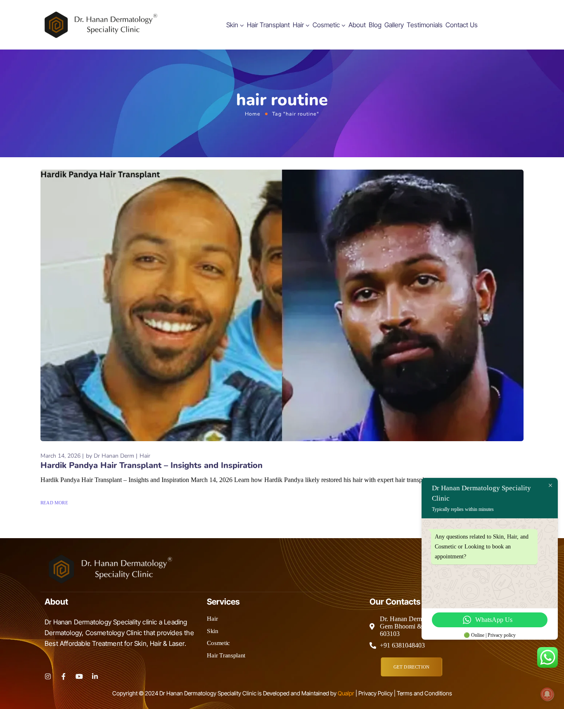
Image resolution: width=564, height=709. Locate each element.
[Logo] (101, 25)
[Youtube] (79, 676)
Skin (232, 25)
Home (253, 113)
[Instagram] (48, 676)
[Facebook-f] (63, 676)
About (357, 25)
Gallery (394, 25)
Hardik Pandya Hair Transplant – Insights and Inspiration (151, 465)
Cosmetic (326, 25)
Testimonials (425, 25)
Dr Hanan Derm (114, 456)
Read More (54, 502)
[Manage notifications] (547, 694)
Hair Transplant (268, 25)
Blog (375, 25)
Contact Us (462, 25)
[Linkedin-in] (95, 676)
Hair (298, 25)
